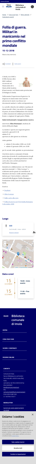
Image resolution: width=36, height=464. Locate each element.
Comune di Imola (5, 1)
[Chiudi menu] (29, 3)
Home (4, 15)
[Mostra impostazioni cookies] (34, 232)
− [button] (5, 245)
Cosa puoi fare (13, 15)
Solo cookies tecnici (18, 442)
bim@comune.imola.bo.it (11, 387)
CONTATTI (6, 368)
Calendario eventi (8, 17)
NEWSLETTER (8, 403)
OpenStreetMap (23, 267)
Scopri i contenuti (10, 348)
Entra (5, 330)
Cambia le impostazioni (18, 454)
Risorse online (8, 357)
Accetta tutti (18, 448)
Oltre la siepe (9, 194)
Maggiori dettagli (14, 233)
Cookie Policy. (15, 436)
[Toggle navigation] (3, 6)
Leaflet (16, 267)
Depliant (7, 190)
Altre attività (25, 15)
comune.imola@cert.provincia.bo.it (14, 392)
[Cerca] (32, 6)
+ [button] (5, 242)
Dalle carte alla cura (11, 198)
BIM (10, 225)
